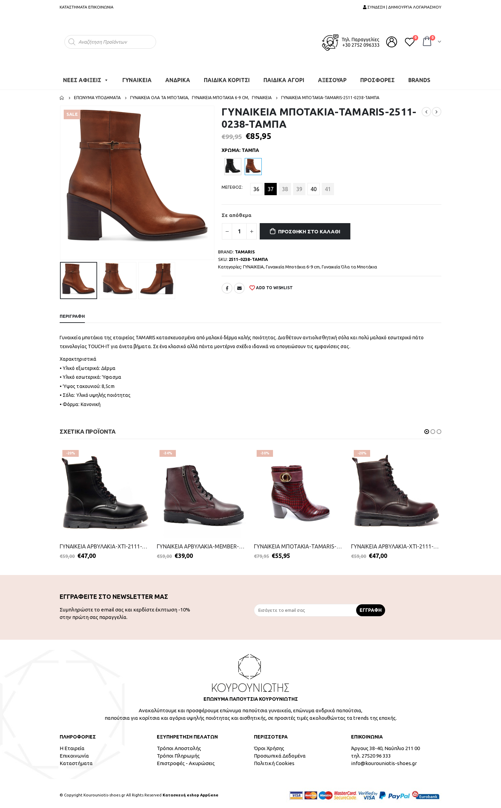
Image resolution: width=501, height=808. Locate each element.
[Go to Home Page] (62, 94)
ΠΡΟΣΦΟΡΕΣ (377, 77)
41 (328, 186)
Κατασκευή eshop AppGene (190, 791)
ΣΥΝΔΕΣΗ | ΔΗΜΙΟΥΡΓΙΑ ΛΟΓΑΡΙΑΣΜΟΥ (403, 7)
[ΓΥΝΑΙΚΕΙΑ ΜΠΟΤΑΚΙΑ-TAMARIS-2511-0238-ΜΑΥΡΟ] (232, 163)
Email (239, 284)
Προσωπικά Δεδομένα (280, 752)
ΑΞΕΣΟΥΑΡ (332, 77)
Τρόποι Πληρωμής (178, 752)
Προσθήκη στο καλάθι (309, 228)
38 (285, 186)
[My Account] (391, 40)
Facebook (227, 284)
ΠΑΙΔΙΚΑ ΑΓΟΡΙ (283, 77)
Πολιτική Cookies (274, 760)
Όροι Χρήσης (269, 745)
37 (271, 186)
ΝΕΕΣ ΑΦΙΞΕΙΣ (82, 77)
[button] (427, 428)
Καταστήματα (76, 760)
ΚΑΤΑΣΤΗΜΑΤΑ (73, 7)
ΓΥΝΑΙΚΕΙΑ (137, 77)
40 (313, 186)
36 (256, 186)
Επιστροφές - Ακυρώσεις (186, 760)
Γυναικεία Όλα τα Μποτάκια (349, 263)
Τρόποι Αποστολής (179, 745)
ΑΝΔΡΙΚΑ (177, 77)
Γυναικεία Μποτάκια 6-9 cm (293, 263)
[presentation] (61, 179)
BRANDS (419, 77)
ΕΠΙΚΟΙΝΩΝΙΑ (100, 7)
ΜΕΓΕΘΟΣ (232, 184)
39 (299, 186)
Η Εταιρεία (72, 745)
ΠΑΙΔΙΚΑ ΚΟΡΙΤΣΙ (227, 77)
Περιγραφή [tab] (72, 312)
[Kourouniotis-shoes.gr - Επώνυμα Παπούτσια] (250, 40)
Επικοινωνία (74, 752)
